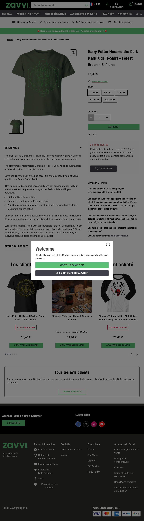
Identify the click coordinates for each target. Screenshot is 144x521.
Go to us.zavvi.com (72, 265)
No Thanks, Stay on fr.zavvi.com (72, 273)
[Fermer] (108, 244)
